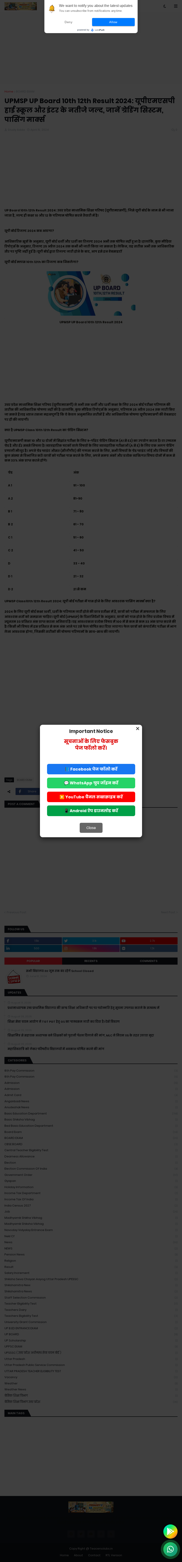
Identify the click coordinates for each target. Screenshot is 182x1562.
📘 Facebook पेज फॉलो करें (91, 769)
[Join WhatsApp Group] (170, 1549)
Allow (113, 22)
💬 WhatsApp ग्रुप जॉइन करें (91, 783)
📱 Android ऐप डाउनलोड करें (91, 810)
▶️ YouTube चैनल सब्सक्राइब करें (91, 797)
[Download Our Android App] (170, 1531)
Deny (69, 22)
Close (91, 827)
